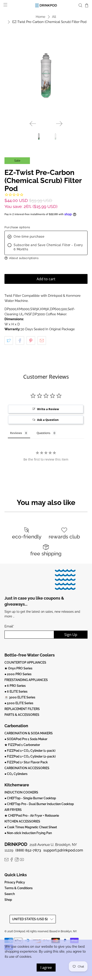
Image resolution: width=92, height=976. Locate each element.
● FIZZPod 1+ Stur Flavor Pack (26, 762)
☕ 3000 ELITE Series (19, 697)
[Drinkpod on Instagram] (17, 860)
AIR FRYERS (13, 810)
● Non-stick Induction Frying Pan (28, 833)
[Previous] (32, 123)
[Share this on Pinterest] (31, 340)
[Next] (59, 123)
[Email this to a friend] (42, 340)
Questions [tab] (43, 433)
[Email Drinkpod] (6, 860)
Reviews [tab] (16, 433)
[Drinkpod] (46, 5)
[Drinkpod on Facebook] (12, 860)
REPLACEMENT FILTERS (22, 709)
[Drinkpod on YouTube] (22, 860)
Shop (8, 899)
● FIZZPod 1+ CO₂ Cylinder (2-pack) (30, 756)
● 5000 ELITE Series (18, 703)
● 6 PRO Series (15, 685)
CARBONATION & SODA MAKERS (28, 733)
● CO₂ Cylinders (15, 774)
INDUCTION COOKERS (21, 792)
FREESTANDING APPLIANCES (26, 680)
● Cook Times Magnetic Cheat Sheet (30, 827)
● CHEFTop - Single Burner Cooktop (30, 798)
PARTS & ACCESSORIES (21, 714)
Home (40, 17)
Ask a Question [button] (48, 420)
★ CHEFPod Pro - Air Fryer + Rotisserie (31, 815)
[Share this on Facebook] (20, 340)
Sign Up (70, 634)
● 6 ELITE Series (15, 691)
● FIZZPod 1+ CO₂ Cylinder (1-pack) (29, 750)
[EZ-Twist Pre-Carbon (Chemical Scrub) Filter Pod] (45, 75)
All (54, 17)
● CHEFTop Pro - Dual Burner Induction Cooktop (39, 804)
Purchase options (17, 227)
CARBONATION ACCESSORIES (26, 768)
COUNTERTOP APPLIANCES (25, 662)
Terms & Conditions (18, 888)
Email (9, 626)
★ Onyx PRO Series (18, 668)
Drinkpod (19, 931)
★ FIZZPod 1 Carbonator (22, 745)
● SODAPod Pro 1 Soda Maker (25, 739)
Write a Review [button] (48, 409)
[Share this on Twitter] (8, 340)
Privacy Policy (14, 882)
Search (9, 894)
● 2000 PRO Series (17, 674)
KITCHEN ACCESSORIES (22, 821)
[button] (45, 258)
